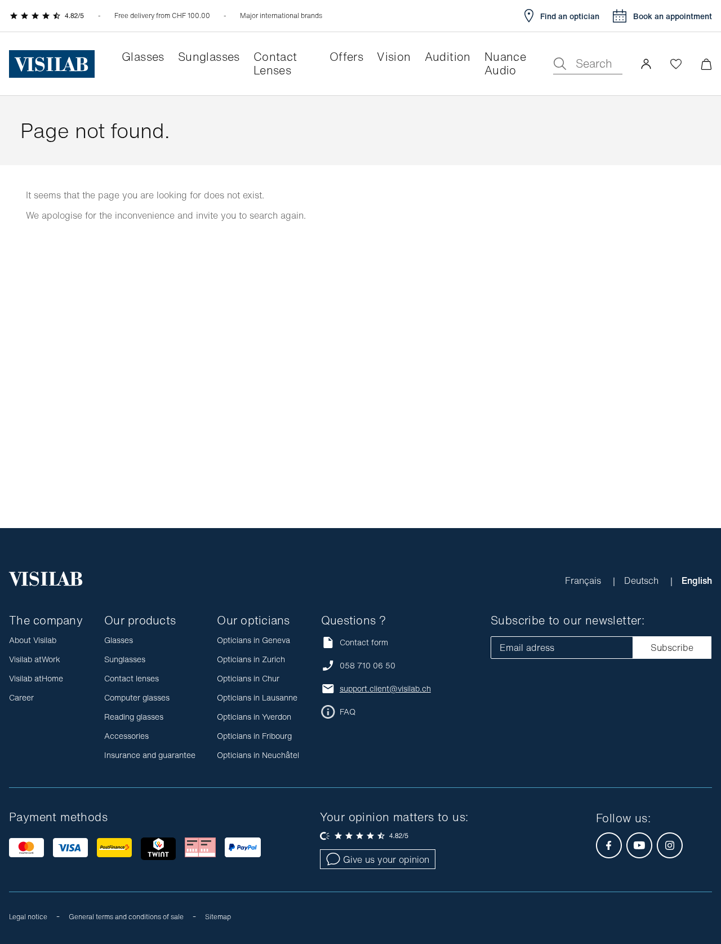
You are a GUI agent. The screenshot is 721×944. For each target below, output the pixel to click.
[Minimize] (706, 64)
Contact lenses (131, 678)
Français (584, 580)
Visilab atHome (36, 678)
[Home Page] (52, 64)
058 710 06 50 (367, 666)
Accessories (126, 736)
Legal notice (28, 916)
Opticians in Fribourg (254, 736)
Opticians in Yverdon (254, 717)
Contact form (364, 642)
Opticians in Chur (248, 678)
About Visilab (32, 640)
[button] (646, 63)
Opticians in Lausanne (257, 697)
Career (21, 697)
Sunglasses (124, 659)
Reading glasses (133, 717)
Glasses (118, 640)
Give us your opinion (386, 859)
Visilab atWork (34, 659)
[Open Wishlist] (676, 63)
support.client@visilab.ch (385, 689)
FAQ (347, 712)
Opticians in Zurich (251, 659)
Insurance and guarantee (149, 755)
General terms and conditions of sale (126, 916)
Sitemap (218, 916)
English (697, 580)
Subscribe (672, 647)
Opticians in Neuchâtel (258, 755)
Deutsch (642, 580)
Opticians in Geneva (253, 640)
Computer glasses (137, 697)
